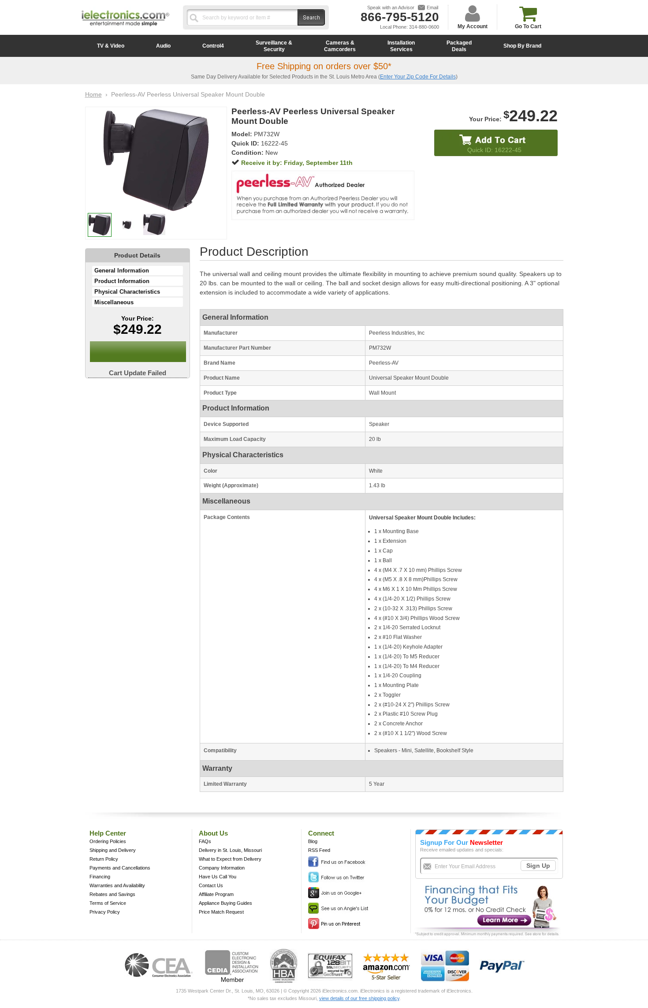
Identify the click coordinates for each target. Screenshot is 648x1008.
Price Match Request (221, 912)
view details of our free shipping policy (359, 998)
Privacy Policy (104, 912)
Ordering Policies (107, 841)
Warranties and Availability (117, 885)
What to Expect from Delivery (230, 859)
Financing (99, 876)
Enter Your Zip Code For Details (418, 77)
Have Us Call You (217, 876)
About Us (213, 833)
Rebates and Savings (112, 894)
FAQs (205, 841)
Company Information (222, 867)
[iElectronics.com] (126, 26)
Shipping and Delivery (112, 850)
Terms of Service (107, 903)
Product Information (121, 281)
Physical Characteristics (127, 291)
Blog (312, 841)
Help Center (107, 833)
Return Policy (103, 859)
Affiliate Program (216, 894)
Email (432, 7)
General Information (121, 270)
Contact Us (211, 885)
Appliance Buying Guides (225, 903)
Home (93, 94)
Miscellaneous (114, 302)
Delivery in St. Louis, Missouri (230, 850)
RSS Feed (319, 850)
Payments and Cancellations (119, 867)
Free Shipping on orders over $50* (324, 66)
